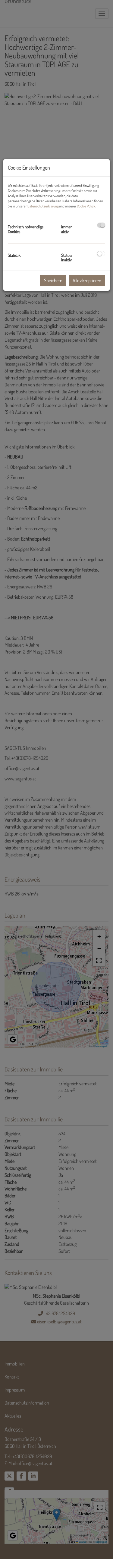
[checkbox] (101, 225)
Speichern (53, 280)
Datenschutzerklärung (42, 206)
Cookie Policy (86, 206)
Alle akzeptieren (87, 280)
